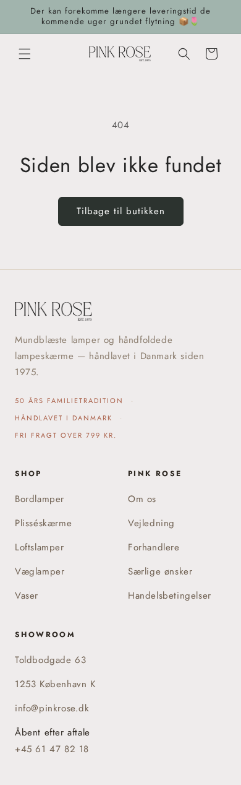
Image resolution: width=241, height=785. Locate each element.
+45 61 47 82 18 (52, 749)
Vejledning (151, 523)
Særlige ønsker (160, 571)
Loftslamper (39, 547)
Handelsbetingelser (169, 595)
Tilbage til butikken (121, 211)
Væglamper (39, 571)
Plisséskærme (43, 523)
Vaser (26, 595)
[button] (24, 53)
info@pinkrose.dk (52, 708)
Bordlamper (39, 499)
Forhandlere (154, 547)
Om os (142, 499)
